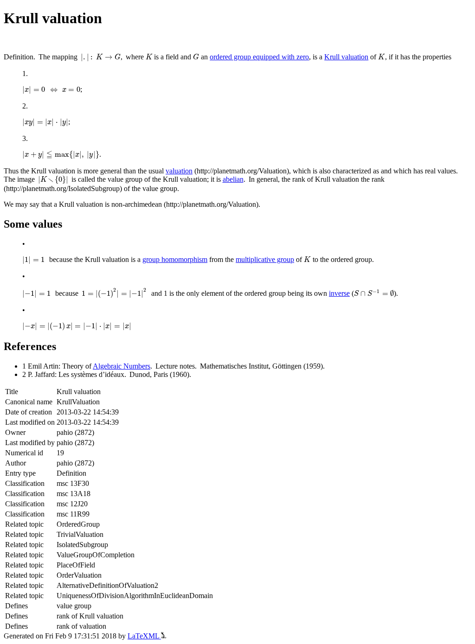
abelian (233, 179)
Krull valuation (346, 57)
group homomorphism (174, 259)
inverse (339, 293)
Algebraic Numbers (121, 366)
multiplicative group (265, 259)
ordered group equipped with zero (259, 57)
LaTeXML (144, 636)
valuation (179, 171)
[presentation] (101, 57)
